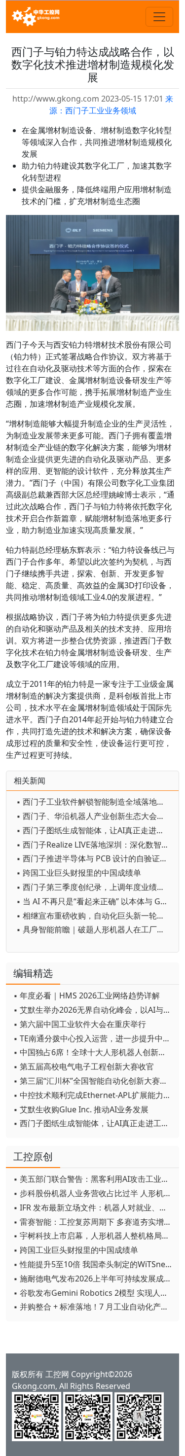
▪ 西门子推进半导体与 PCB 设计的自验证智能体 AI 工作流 (95, 858)
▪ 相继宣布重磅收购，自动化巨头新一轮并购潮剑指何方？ (95, 915)
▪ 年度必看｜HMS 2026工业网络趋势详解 (86, 995)
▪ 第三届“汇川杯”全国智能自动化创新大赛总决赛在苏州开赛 (93, 1080)
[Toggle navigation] (159, 17)
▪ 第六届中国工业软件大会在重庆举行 (79, 1024)
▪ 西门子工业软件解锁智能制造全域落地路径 (94, 801)
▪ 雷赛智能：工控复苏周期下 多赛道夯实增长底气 (93, 1221)
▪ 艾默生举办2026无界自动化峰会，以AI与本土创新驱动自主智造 (93, 1009)
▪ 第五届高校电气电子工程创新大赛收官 (83, 1066)
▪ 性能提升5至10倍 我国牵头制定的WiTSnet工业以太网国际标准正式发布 (93, 1264)
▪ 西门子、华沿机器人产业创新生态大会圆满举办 (95, 816)
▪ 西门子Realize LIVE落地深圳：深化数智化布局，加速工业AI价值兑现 (95, 844)
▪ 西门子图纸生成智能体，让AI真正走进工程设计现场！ (95, 830)
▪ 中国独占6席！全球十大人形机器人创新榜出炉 (93, 1052)
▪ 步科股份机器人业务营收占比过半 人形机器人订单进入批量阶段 (93, 1193)
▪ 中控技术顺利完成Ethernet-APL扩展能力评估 (93, 1095)
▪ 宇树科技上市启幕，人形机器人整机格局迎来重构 (93, 1235)
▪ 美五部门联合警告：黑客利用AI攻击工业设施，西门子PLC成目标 (93, 1178)
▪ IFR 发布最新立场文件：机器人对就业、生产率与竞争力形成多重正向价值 (93, 1207)
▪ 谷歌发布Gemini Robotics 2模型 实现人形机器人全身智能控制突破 (93, 1292)
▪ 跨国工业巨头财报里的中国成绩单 (78, 872)
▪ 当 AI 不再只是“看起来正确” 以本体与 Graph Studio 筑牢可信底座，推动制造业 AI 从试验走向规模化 (95, 901)
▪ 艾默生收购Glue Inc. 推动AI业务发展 (80, 1109)
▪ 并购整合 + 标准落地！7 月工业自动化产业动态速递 (93, 1306)
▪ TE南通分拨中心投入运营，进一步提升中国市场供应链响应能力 (93, 1038)
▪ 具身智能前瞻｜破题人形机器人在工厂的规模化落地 (95, 929)
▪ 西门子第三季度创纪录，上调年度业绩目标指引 (95, 887)
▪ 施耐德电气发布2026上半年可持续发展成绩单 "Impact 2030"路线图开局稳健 (93, 1278)
